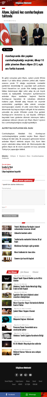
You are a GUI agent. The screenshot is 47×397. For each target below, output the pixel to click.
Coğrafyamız (19, 381)
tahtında (6, 158)
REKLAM (35, 384)
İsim (4, 207)
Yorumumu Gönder (10, 216)
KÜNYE (20, 384)
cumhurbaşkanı (38, 156)
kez (29, 156)
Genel (34, 381)
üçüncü (22, 156)
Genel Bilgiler (9, 381)
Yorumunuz (6, 188)
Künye (28, 381)
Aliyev (13, 156)
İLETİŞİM (27, 384)
